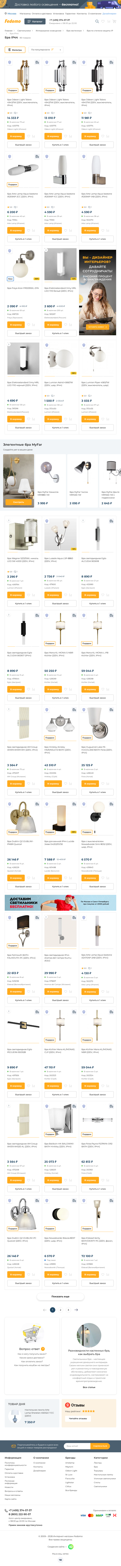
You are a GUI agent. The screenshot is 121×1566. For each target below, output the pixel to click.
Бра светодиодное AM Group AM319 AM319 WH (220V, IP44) (22, 748)
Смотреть (18, 502)
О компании (94, 13)
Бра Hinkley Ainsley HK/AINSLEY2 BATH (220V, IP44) (57, 750)
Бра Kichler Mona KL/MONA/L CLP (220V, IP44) (59, 1050)
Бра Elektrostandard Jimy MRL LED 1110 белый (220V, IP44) (60, 289)
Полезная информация (11, 1482)
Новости (9, 1487)
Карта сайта (10, 1499)
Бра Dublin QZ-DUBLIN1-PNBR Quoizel (20, 842)
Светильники (100, 1486)
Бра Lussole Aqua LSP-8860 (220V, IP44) (58, 559)
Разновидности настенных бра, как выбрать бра (89, 1352)
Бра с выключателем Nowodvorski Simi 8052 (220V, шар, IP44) (96, 844)
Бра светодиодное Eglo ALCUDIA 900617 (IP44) (19, 654)
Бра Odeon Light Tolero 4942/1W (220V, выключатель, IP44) (59, 102)
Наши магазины (12, 1495)
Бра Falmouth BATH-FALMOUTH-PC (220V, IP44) (21, 956)
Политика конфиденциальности (15, 1464)
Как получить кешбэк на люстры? (32, 1365)
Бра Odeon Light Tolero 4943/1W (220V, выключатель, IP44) (22, 102)
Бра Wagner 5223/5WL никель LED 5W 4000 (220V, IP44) (22, 559)
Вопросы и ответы (14, 1491)
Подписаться (100, 1446)
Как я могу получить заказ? (32, 1354)
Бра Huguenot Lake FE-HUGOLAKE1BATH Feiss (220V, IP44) (96, 750)
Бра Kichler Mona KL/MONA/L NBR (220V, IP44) (96, 1050)
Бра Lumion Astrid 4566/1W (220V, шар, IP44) (58, 383)
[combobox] (46, 50)
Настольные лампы (103, 1474)
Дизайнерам (109, 13)
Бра (96, 1467)
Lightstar (69, 1482)
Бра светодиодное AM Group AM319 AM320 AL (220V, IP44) (22, 1145)
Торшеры (98, 1470)
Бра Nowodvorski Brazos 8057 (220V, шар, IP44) (59, 1239)
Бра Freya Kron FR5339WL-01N (23, 288)
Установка (58, 13)
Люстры (98, 1463)
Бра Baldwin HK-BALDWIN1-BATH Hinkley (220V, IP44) (59, 1145)
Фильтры (17, 50)
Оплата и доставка (42, 13)
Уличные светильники (105, 1478)
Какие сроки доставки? (32, 1357)
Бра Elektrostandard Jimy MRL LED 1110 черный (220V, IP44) (23, 383)
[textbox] (46, 49)
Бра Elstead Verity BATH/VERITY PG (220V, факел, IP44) (97, 1241)
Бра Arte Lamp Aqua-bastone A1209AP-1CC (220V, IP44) (59, 195)
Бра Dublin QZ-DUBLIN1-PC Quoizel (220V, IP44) (21, 1239)
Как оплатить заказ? (32, 1361)
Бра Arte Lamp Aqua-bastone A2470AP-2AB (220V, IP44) (96, 956)
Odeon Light (71, 1470)
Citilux (68, 1486)
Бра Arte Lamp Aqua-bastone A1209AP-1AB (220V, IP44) (96, 195)
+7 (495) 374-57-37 (59, 20)
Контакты (82, 13)
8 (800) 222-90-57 (20, 1514)
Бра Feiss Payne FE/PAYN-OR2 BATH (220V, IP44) (96, 1145)
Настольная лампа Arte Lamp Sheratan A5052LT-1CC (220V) (39, 1413)
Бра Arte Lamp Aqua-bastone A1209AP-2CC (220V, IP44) (22, 195)
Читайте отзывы (78, 1418)
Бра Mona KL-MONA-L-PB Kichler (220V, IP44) (94, 654)
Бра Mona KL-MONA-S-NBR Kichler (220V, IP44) (58, 654)
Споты (97, 1482)
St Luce (68, 1474)
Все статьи (89, 1387)
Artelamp (69, 1463)
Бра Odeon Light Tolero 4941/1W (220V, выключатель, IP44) (96, 102)
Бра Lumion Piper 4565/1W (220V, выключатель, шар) (95, 383)
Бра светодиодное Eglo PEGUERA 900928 (19, 1050)
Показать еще (60, 1296)
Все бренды (71, 1490)
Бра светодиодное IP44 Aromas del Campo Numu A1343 (57, 958)
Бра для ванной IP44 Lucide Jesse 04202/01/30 (59, 842)
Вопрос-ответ (29, 1349)
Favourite (70, 1478)
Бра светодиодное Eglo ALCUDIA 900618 (93, 559)
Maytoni (69, 1467)
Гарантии (70, 13)
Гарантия (9, 1469)
